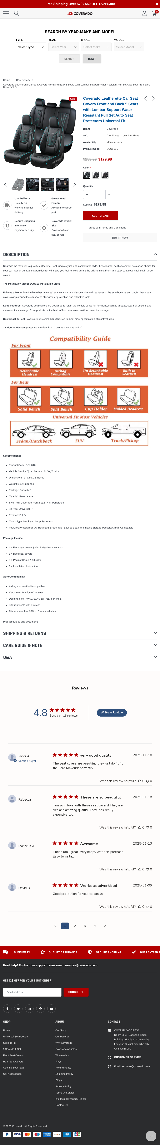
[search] (16, 13)
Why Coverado (63, 1042)
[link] (145, 98)
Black (95, 175)
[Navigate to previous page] (55, 926)
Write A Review (112, 712)
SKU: (86, 135)
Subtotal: (88, 204)
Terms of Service (65, 1092)
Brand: (87, 128)
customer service (127, 1057)
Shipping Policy (64, 1073)
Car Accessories (12, 1073)
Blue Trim (86, 175)
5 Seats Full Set (12, 1049)
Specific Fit (9, 1042)
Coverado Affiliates (66, 1049)
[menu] (6, 13)
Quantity (88, 186)
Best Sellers (23, 80)
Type (19, 39)
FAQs (58, 1061)
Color (87, 167)
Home (6, 80)
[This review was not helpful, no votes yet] (147, 781)
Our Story (60, 1030)
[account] (144, 13)
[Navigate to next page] (105, 926)
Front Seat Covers (13, 1055)
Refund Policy (63, 1067)
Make (85, 39)
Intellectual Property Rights (70, 1098)
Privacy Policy (63, 1086)
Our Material (62, 1036)
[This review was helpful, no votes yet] (139, 781)
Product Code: (91, 148)
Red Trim (105, 175)
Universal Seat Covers (16, 1036)
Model (119, 39)
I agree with (106, 227)
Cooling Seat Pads (13, 1067)
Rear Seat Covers (13, 1061)
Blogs (58, 1080)
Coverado (112, 128)
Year (52, 39)
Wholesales (62, 1055)
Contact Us (61, 1105)
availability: (90, 142)
